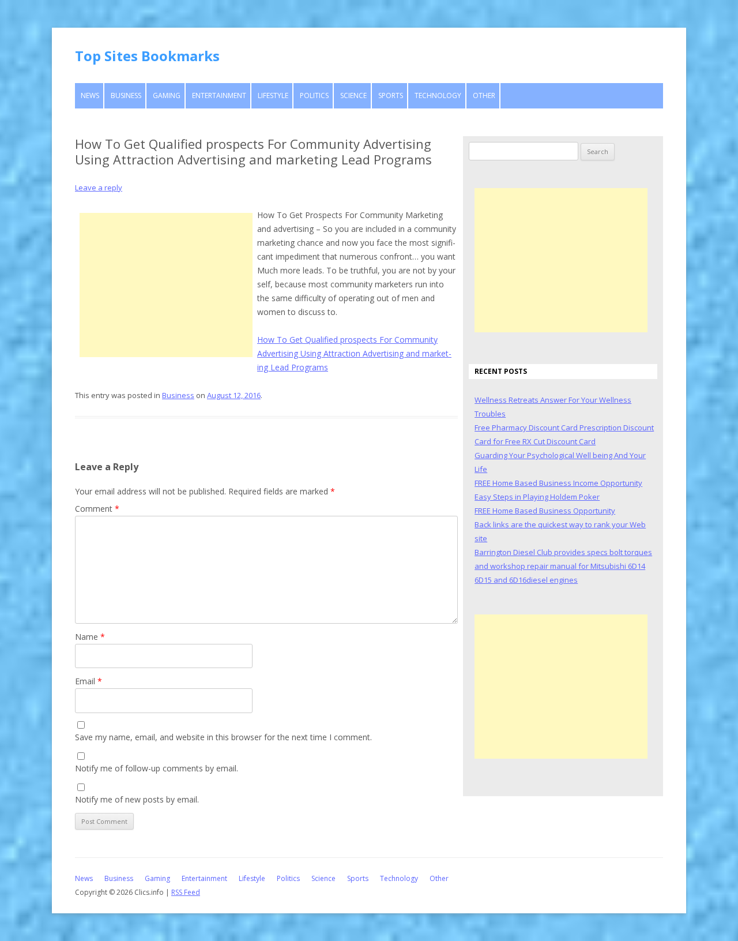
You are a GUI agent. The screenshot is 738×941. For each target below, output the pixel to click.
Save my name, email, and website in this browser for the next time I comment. (223, 737)
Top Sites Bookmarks (147, 55)
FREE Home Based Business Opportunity (545, 510)
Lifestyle (273, 95)
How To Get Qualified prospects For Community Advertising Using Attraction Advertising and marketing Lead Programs (354, 353)
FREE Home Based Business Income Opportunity (558, 483)
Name (90, 636)
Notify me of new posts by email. (137, 799)
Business (126, 95)
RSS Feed (185, 892)
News (90, 95)
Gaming (166, 95)
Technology (438, 95)
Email (88, 681)
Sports (390, 95)
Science (353, 95)
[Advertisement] (166, 285)
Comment (97, 508)
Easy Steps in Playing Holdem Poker (537, 497)
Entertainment (219, 95)
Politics (314, 95)
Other (484, 95)
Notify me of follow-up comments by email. (156, 768)
